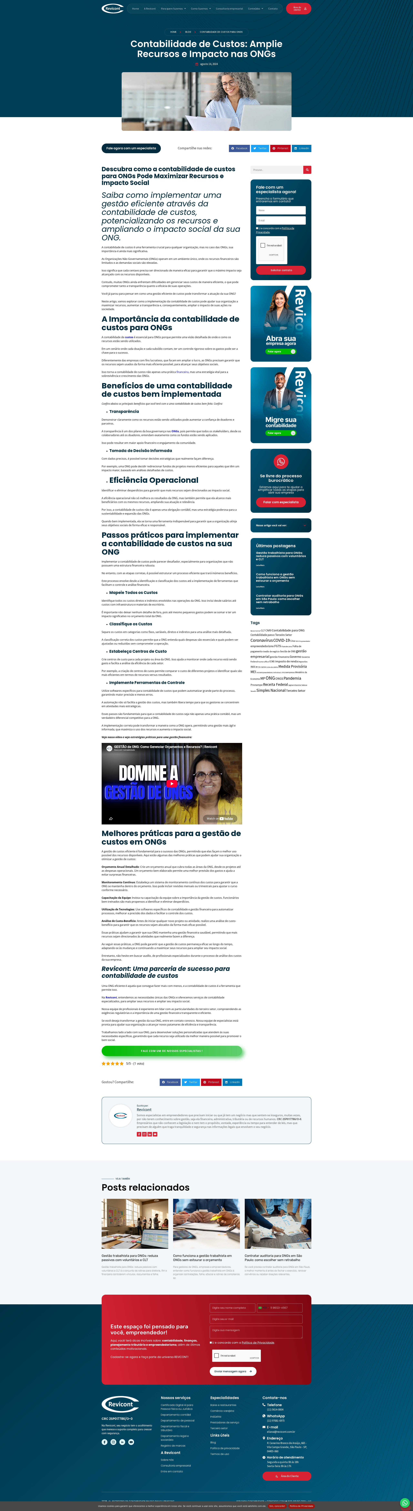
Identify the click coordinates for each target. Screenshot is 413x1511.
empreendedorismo (262, 646)
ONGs (175, 431)
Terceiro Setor (295, 690)
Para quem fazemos (172, 8)
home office (263, 661)
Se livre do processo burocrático (281, 478)
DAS (297, 641)
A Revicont (150, 8)
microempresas (288, 672)
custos (129, 337)
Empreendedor (304, 641)
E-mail (272, 1427)
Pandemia (292, 678)
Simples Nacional (271, 690)
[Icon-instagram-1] (144, 1134)
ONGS (279, 678)
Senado (253, 691)
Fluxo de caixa (287, 646)
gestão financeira (279, 656)
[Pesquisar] (307, 170)
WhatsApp (276, 1416)
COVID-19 (281, 640)
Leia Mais (260, 565)
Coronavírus (262, 640)
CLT (263, 630)
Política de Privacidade (258, 1343)
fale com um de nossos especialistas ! (172, 1051)
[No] (406, 1508)
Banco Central (255, 631)
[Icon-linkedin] (149, 1134)
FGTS (277, 646)
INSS (253, 666)
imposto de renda (286, 661)
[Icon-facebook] (139, 1134)
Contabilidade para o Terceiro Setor (271, 635)
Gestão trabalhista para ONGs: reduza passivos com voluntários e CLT (281, 556)
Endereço (275, 1438)
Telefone (274, 1405)
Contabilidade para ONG (288, 630)
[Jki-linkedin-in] (122, 1442)
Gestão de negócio (271, 651)
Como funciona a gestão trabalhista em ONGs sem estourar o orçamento (275, 577)
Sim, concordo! (277, 1506)
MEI (253, 671)
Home (135, 8)
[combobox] (263, 1308)
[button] (173, 8)
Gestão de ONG (288, 651)
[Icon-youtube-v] (155, 1134)
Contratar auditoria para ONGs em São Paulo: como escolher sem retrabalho (279, 599)
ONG (270, 678)
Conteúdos (254, 8)
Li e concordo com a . (243, 1343)
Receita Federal (275, 684)
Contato (273, 8)
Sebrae (304, 685)
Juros (263, 666)
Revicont (111, 997)
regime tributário (294, 685)
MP (262, 678)
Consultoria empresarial (229, 8)
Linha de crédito (272, 667)
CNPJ (268, 630)
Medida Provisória (292, 666)
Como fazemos (199, 8)
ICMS (272, 661)
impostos (302, 661)
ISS (259, 667)
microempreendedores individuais (269, 672)
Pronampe (257, 685)
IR (257, 666)
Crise (292, 640)
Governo (295, 657)
